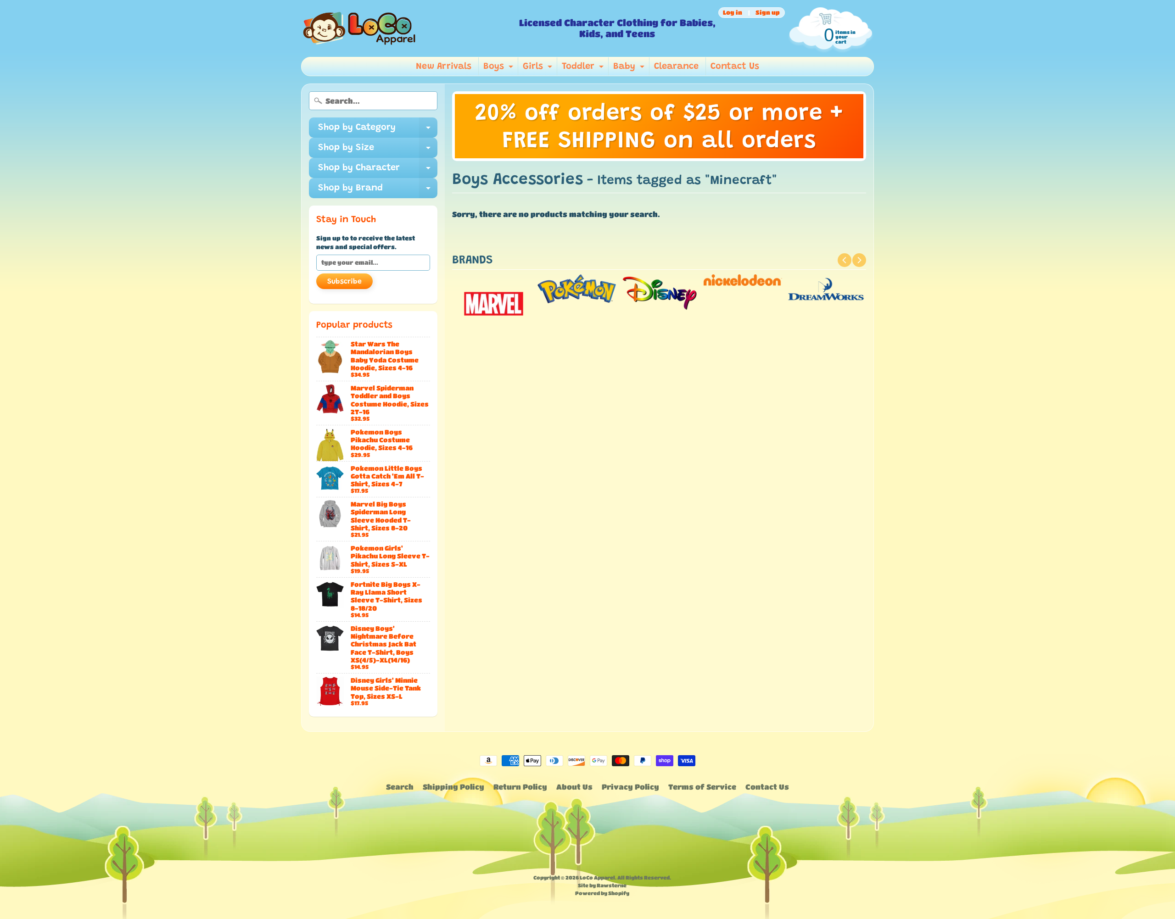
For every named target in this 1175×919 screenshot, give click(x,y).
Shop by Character (377, 170)
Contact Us (735, 66)
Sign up (767, 13)
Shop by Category (377, 130)
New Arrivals (443, 66)
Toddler (584, 69)
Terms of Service (702, 786)
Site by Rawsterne (602, 885)
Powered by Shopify (602, 893)
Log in (732, 13)
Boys (499, 69)
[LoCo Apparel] (406, 28)
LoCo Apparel (597, 877)
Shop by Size (377, 150)
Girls (538, 69)
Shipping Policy (453, 786)
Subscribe (344, 281)
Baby (630, 69)
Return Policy (520, 786)
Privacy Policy (630, 786)
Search (400, 786)
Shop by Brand (377, 191)
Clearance (676, 66)
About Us (574, 786)
